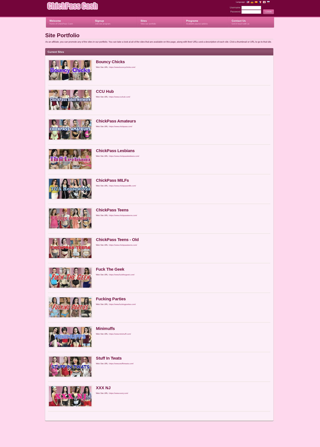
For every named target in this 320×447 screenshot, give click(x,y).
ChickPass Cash (90, 8)
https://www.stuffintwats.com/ (121, 364)
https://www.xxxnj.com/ (118, 393)
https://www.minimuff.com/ (120, 334)
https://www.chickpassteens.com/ (123, 215)
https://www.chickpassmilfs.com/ (122, 186)
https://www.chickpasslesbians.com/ (124, 156)
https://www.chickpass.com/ (120, 126)
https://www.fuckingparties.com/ (122, 304)
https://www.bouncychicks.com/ (122, 67)
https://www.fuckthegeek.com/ (121, 275)
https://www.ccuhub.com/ (119, 97)
